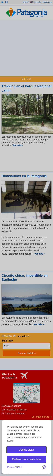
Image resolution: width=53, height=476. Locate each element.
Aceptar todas (26, 450)
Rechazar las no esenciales (26, 459)
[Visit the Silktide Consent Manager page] (44, 467)
